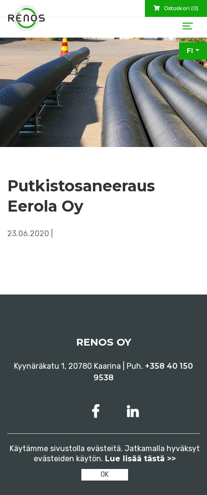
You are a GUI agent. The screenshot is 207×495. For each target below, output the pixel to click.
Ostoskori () (180, 8)
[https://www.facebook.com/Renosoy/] (97, 411)
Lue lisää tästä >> (140, 458)
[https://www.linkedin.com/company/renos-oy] (133, 411)
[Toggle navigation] (187, 26)
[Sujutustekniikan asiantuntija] (26, 22)
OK (105, 474)
